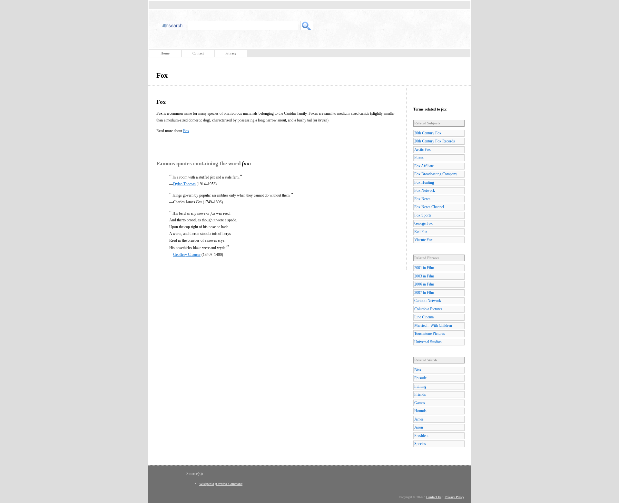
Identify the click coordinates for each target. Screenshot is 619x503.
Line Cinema (424, 317)
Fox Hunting (424, 182)
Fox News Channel (429, 207)
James (419, 419)
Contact (198, 53)
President (421, 435)
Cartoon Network (427, 300)
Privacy (231, 53)
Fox (186, 131)
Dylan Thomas (184, 184)
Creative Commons (229, 484)
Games (419, 403)
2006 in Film (424, 284)
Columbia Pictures (428, 309)
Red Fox (420, 231)
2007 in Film (424, 292)
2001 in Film (424, 268)
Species (420, 443)
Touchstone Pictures (429, 333)
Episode (420, 378)
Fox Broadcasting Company (435, 174)
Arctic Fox (422, 149)
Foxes (419, 157)
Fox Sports (422, 215)
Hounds (420, 411)
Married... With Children (433, 325)
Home (165, 53)
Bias (417, 370)
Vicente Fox (423, 239)
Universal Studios (428, 342)
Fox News (422, 199)
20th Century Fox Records (434, 141)
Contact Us (433, 497)
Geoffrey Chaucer (187, 254)
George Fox (423, 223)
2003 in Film (424, 276)
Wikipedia (206, 484)
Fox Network (424, 190)
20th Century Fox (427, 133)
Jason (418, 427)
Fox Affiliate (424, 166)
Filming (420, 386)
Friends (420, 394)
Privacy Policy (454, 497)
